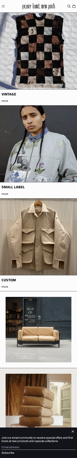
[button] (69, 6)
